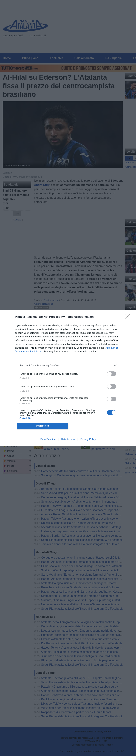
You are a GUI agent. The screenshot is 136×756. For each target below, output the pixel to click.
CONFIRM (42, 426)
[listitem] (68, 365)
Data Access (68, 439)
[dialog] (68, 378)
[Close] (128, 317)
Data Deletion (48, 439)
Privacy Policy (88, 439)
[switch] (111, 373)
